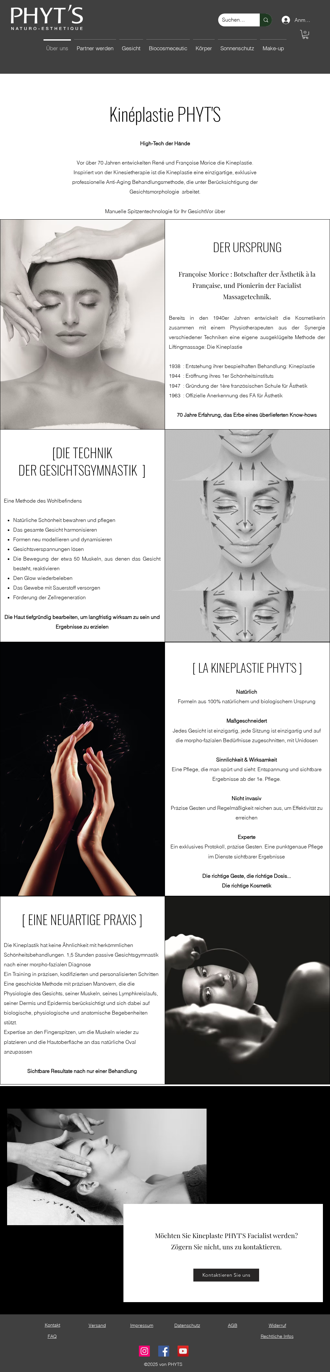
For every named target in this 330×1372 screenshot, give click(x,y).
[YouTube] (183, 1351)
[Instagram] (144, 1351)
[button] (305, 34)
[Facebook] (163, 1351)
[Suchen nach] (266, 20)
